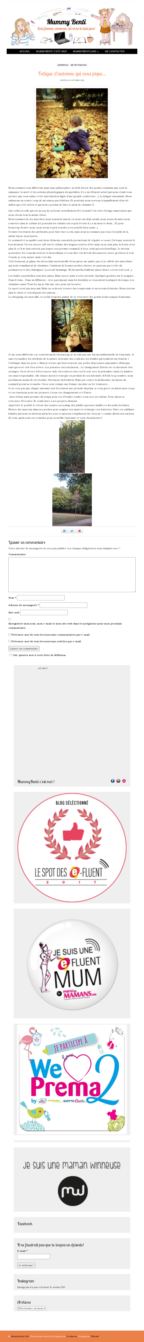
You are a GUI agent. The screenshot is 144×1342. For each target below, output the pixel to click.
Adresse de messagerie (23, 605)
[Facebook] (113, 780)
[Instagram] (118, 780)
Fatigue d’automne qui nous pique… (72, 73)
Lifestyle (62, 65)
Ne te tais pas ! (79, 65)
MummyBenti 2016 (20, 1336)
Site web (13, 612)
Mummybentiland (85, 51)
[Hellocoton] (124, 780)
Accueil (24, 51)
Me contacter (115, 51)
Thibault (94, 1336)
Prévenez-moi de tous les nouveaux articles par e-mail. (46, 641)
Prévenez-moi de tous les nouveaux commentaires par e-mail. (50, 634)
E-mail (22, 1250)
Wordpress (72, 1336)
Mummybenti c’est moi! (51, 51)
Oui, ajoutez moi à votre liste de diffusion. (39, 655)
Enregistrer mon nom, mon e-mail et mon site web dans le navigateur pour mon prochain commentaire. (65, 625)
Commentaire (17, 554)
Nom (12, 597)
